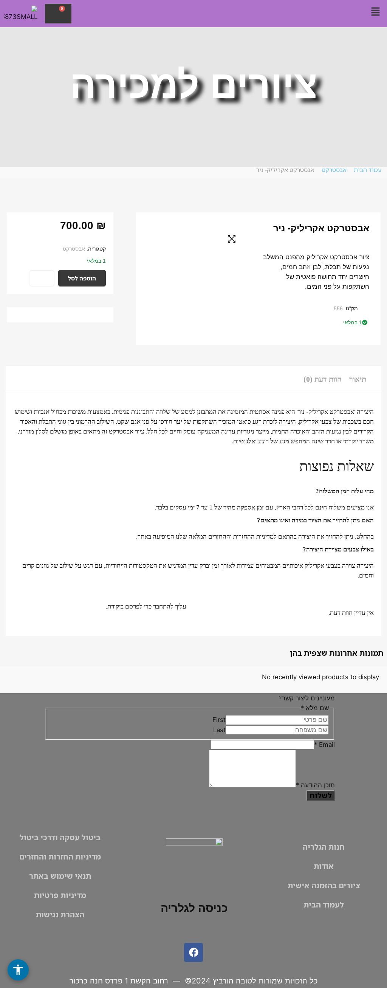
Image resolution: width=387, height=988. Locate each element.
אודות (324, 866)
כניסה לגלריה (194, 908)
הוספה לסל (82, 278)
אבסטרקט (334, 170)
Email (324, 744)
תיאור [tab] (357, 379)
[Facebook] (193, 952)
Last (219, 730)
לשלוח (321, 795)
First (219, 719)
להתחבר (163, 606)
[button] (375, 12)
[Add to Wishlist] (41, 278)
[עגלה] (58, 13)
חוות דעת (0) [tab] (322, 379)
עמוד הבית (367, 170)
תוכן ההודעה (315, 785)
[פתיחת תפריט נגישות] (18, 969)
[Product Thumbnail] (232, 238)
